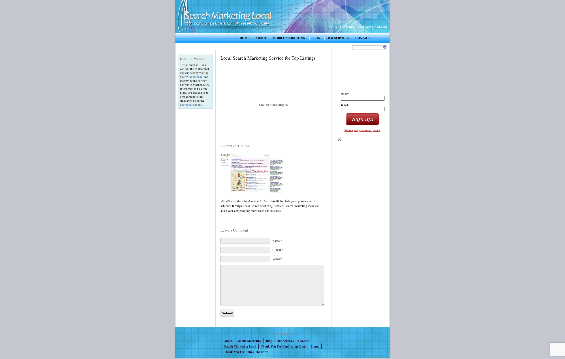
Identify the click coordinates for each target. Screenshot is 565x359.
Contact (362, 38)
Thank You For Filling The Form (246, 352)
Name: (345, 94)
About (261, 38)
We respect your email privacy (362, 130)
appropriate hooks (191, 104)
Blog (315, 38)
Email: (344, 104)
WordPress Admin (377, 357)
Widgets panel (194, 77)
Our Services (337, 38)
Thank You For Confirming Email (284, 346)
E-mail (277, 250)
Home (244, 38)
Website (277, 259)
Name (277, 241)
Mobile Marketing (289, 38)
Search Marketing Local (240, 346)
